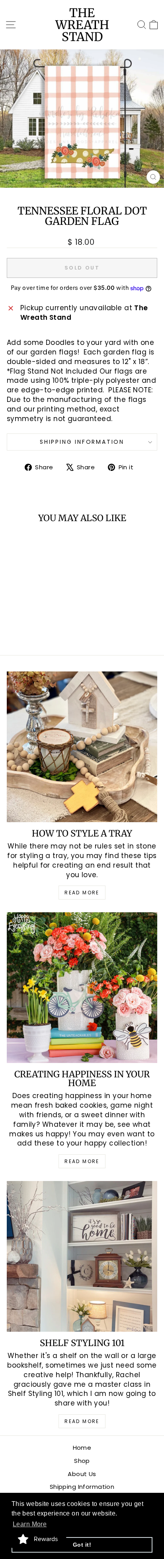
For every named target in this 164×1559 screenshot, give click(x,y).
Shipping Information (82, 1486)
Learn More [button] (30, 1524)
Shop (82, 1461)
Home (82, 1447)
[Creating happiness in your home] (82, 987)
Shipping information (82, 442)
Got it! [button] (82, 1544)
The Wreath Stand (82, 24)
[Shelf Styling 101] (82, 1256)
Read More (82, 892)
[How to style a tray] (82, 746)
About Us (82, 1474)
